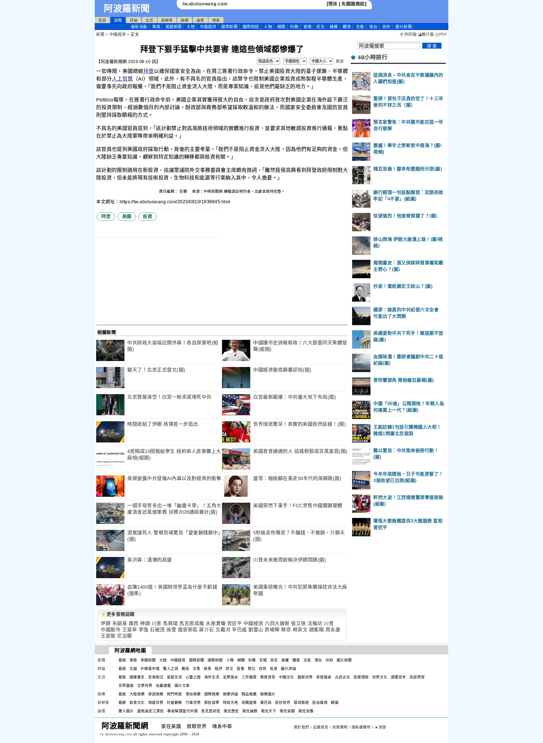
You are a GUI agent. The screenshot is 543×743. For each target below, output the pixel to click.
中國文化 (286, 677)
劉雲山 (255, 629)
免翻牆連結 (353, 3)
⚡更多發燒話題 (118, 614)
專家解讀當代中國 (182, 711)
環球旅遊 (301, 702)
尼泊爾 (124, 636)
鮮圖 (335, 702)
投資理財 (361, 677)
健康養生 (137, 677)
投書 (240, 668)
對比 (251, 668)
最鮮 (122, 702)
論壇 (200, 20)
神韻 (145, 623)
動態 (185, 668)
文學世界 (144, 685)
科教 (294, 26)
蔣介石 (206, 629)
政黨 (207, 668)
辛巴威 (239, 629)
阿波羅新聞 (127, 8)
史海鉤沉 (155, 677)
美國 (127, 216)
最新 (139, 26)
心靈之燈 (193, 677)
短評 (218, 668)
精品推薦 (249, 694)
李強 (143, 629)
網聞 (281, 26)
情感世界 (155, 702)
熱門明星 (174, 694)
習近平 (234, 623)
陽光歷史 (231, 711)
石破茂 (157, 629)
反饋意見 (320, 727)
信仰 (386, 26)
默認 (340, 61)
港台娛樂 (193, 694)
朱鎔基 (119, 623)
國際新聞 (229, 26)
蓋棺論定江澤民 (150, 711)
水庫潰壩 (215, 623)
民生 (320, 26)
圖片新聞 (344, 660)
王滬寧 (129, 629)
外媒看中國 (150, 668)
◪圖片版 (426, 34)
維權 (334, 26)
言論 (133, 668)
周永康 (333, 629)
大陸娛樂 (137, 694)
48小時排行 (372, 57)
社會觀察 (174, 702)
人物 (268, 26)
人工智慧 (122, 79)
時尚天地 (230, 702)
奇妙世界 (282, 702)
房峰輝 (272, 629)
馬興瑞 (170, 623)
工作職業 (249, 677)
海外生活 (211, 677)
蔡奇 (286, 629)
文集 (196, 668)
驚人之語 (170, 668)
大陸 (191, 26)
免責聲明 (340, 727)
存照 (262, 668)
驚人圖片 (126, 711)
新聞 (118, 20)
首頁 (102, 20)
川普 (156, 623)
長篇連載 (163, 685)
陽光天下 (268, 711)
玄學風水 (230, 677)
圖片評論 (288, 668)
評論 (133, 20)
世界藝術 (126, 685)
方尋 (183, 191)
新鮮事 (167, 20)
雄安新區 (188, 629)
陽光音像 (306, 711)
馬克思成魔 (191, 623)
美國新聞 (173, 26)
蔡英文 (300, 629)
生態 (360, 26)
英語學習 (417, 677)
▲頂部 (380, 727)
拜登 (148, 71)
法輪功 (314, 623)
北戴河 (223, 629)
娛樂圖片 (267, 694)
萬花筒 (266, 702)
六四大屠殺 (277, 623)
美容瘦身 (323, 677)
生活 (149, 20)
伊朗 (106, 623)
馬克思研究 (210, 711)
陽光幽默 (250, 711)
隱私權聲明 (361, 727)
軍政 (156, 26)
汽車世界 (193, 702)
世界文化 (379, 677)
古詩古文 (342, 677)
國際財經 (251, 26)
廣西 (134, 623)
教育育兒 (267, 677)
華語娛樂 (155, 694)
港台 (373, 26)
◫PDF (441, 34)
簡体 (333, 3)
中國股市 (110, 629)
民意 (273, 668)
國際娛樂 (211, 694)
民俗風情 (319, 702)
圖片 (403, 26)
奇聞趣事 (249, 702)
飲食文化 (137, 702)
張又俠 (298, 623)
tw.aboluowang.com (205, 3)
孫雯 (171, 629)
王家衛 (108, 636)
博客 (216, 20)
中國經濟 (208, 26)
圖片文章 (182, 685)
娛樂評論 (230, 694)
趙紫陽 (316, 629)
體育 (347, 26)
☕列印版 (408, 34)
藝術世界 (305, 677)
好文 (229, 668)
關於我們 (301, 727)
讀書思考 (398, 677)
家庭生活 (174, 677)
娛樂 (184, 20)
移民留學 (211, 702)
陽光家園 (287, 711)
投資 (147, 216)
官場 (307, 26)
